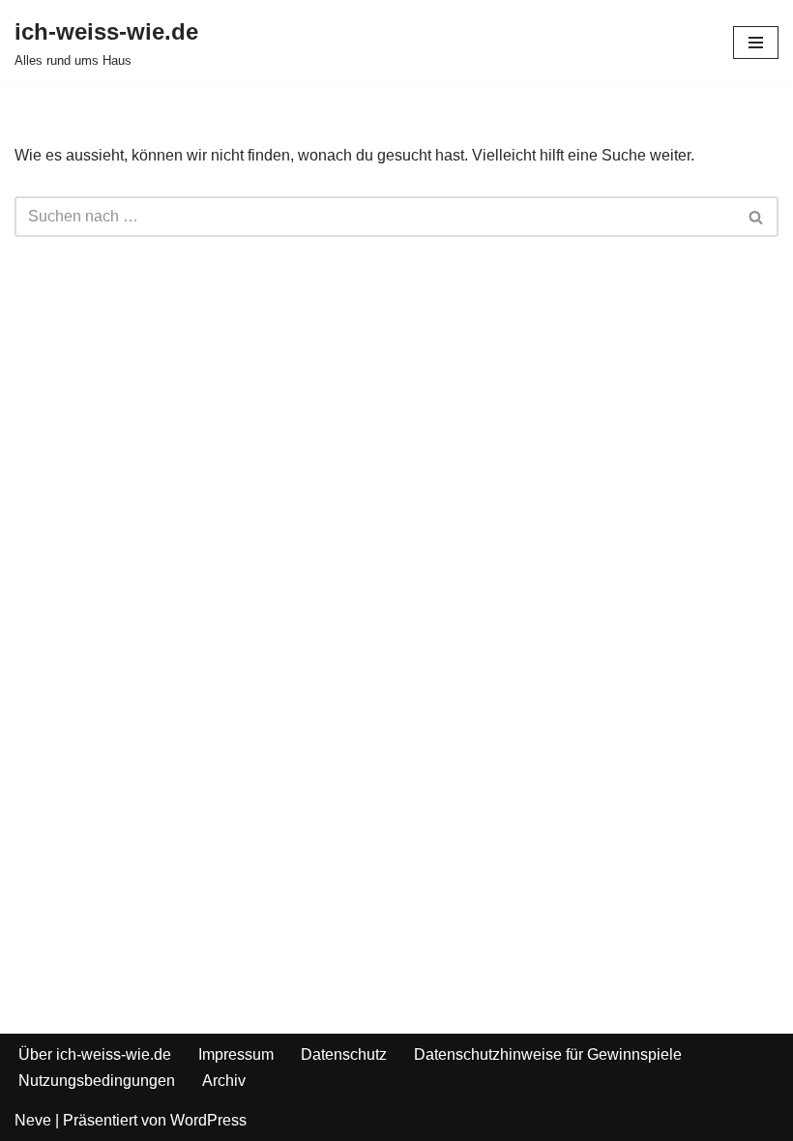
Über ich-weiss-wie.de (94, 1054)
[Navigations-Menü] (755, 42)
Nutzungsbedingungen (96, 1080)
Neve (33, 1120)
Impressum (236, 1054)
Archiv (224, 1080)
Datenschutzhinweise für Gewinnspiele (548, 1054)
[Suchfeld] (756, 216)
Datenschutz (344, 1054)
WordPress (208, 1120)
